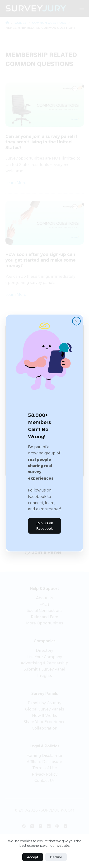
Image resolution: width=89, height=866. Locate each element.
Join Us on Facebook (44, 525)
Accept (32, 857)
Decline (56, 857)
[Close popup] (76, 321)
